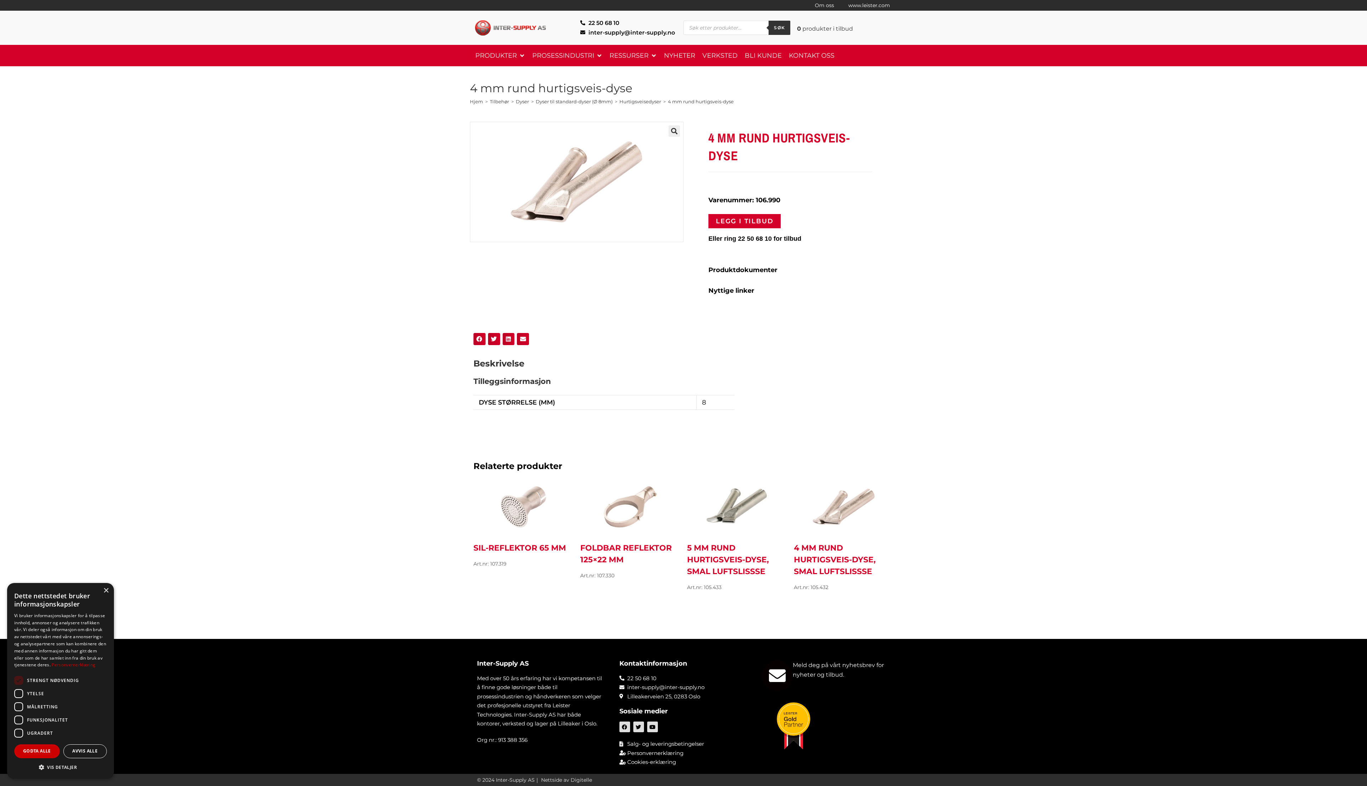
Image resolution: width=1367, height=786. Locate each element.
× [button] (106, 590)
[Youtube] (652, 727)
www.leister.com (869, 5)
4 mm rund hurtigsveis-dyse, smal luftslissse (835, 559)
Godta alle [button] (37, 751)
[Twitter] (638, 727)
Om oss (824, 5)
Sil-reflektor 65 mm (519, 548)
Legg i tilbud (744, 221)
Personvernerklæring (73, 665)
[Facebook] (624, 727)
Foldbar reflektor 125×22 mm (626, 553)
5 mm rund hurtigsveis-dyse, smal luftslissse (728, 559)
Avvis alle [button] (85, 751)
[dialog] (60, 681)
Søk (779, 27)
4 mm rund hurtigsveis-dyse (701, 101)
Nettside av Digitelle (566, 780)
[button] (500, 55)
